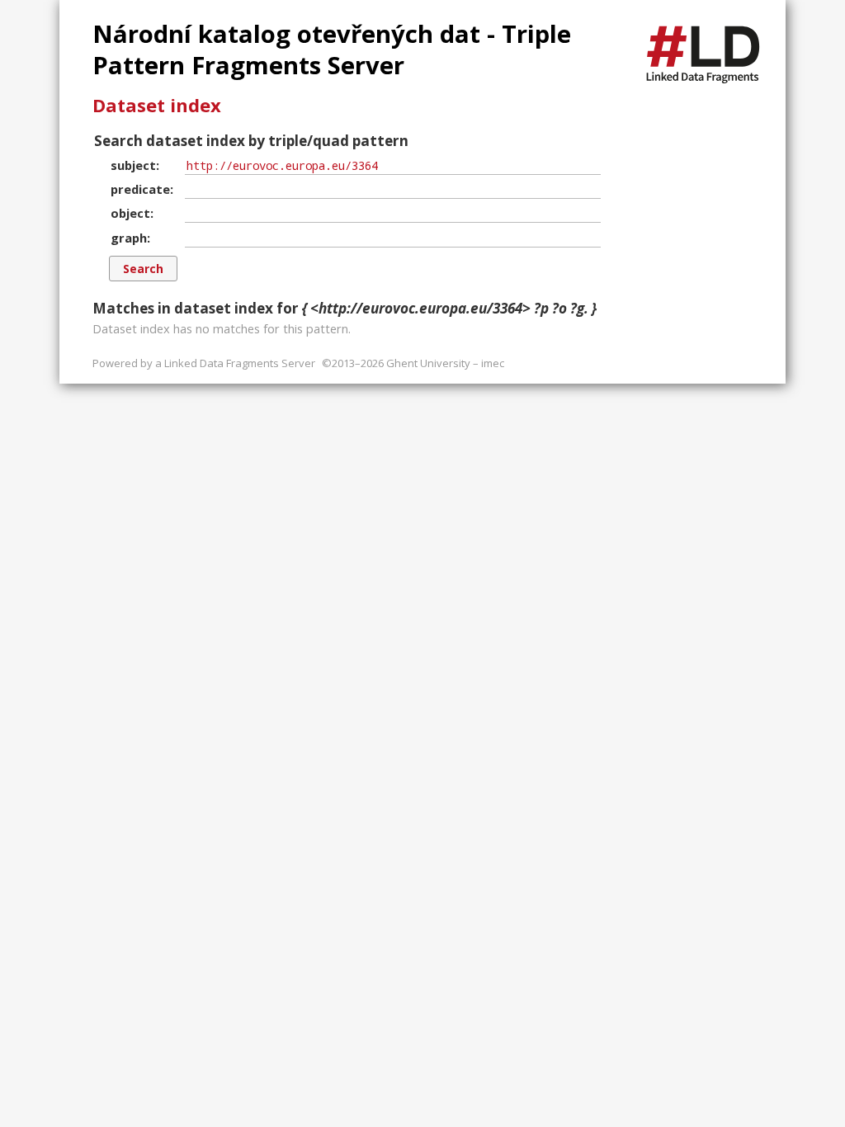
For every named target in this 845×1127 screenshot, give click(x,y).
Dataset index (156, 104)
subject (133, 165)
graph (129, 237)
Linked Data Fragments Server (239, 363)
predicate (140, 189)
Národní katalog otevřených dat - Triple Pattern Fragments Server (331, 49)
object (130, 213)
